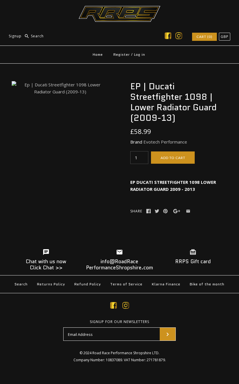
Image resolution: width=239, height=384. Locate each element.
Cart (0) (204, 36)
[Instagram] (178, 36)
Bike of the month (207, 284)
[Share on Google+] (177, 211)
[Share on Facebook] (148, 211)
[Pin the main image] (165, 211)
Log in (139, 54)
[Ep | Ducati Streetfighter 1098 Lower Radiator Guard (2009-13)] (60, 85)
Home (98, 54)
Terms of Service (126, 284)
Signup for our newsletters (119, 322)
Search (21, 284)
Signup (15, 36)
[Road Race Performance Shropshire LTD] (119, 9)
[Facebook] (168, 36)
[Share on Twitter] (157, 211)
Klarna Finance (166, 284)
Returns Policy (51, 284)
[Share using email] (188, 211)
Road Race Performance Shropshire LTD (125, 352)
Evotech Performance (165, 142)
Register (121, 54)
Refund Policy (87, 284)
